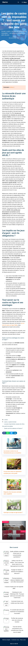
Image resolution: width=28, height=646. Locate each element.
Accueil (3, 31)
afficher (12, 87)
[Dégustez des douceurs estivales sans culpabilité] (14, 489)
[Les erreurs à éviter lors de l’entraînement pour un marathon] (14, 448)
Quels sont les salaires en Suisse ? (13, 428)
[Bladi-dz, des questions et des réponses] (5, 2)
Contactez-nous (15, 639)
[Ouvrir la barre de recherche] (18, 2)
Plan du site (23, 639)
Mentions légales (6, 639)
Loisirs (8, 31)
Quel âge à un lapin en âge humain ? (13, 512)
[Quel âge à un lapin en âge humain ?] (14, 509)
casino (6, 422)
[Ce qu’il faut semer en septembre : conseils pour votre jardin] (14, 468)
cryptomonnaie (12, 422)
